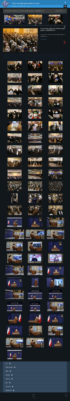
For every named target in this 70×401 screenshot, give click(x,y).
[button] (65, 6)
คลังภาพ (8, 379)
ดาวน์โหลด (43, 39)
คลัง (28, 6)
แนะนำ (66, 394)
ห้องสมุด (8, 375)
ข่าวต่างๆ (8, 386)
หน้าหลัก (14, 6)
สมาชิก (33, 396)
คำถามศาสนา (22, 6)
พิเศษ (7, 371)
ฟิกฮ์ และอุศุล (9, 367)
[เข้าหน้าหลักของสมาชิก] (65, 2)
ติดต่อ (66, 396)
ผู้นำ (7, 382)
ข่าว (7, 363)
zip (64, 11)
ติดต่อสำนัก (9, 390)
